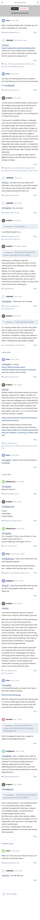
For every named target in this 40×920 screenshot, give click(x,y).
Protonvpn (14, 566)
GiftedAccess (9, 507)
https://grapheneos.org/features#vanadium (18, 48)
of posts (19, 2)
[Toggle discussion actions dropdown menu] (38, 2)
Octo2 (6, 876)
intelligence (8, 789)
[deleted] (10, 86)
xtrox (6, 45)
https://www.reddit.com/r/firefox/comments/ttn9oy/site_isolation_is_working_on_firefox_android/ (20, 432)
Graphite (7, 208)
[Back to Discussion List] (2, 2)
